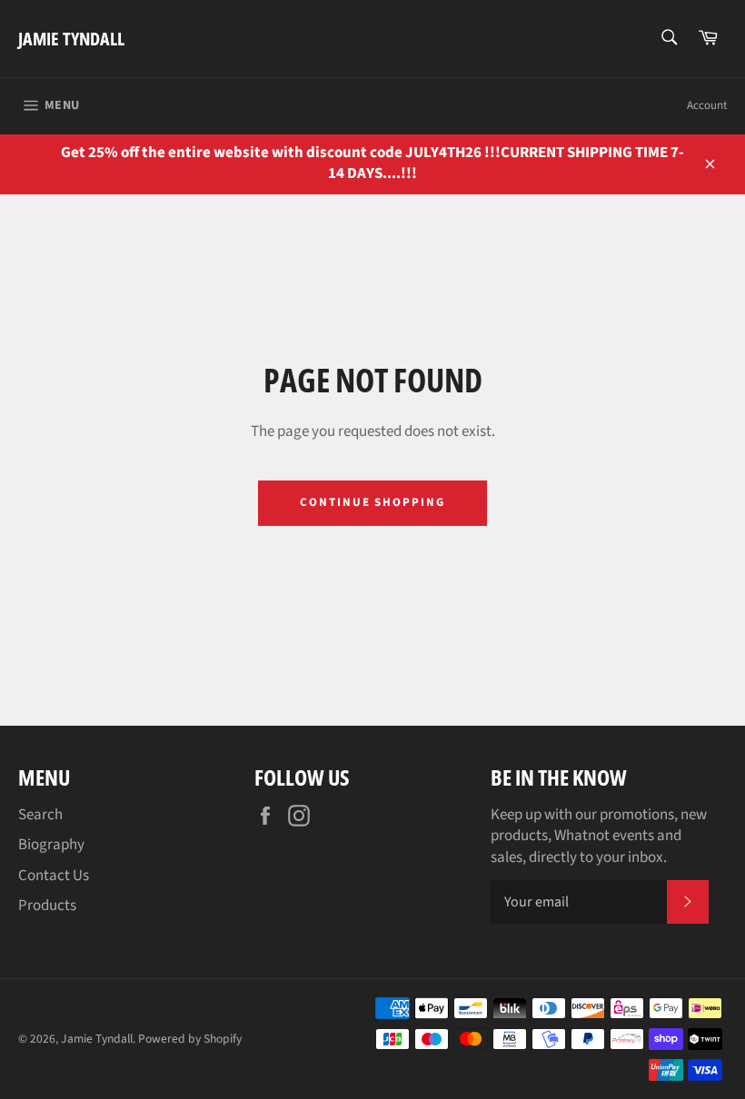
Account (707, 105)
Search (40, 815)
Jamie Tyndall (71, 38)
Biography (51, 845)
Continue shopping (372, 502)
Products (47, 905)
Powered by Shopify (190, 1038)
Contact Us (53, 875)
